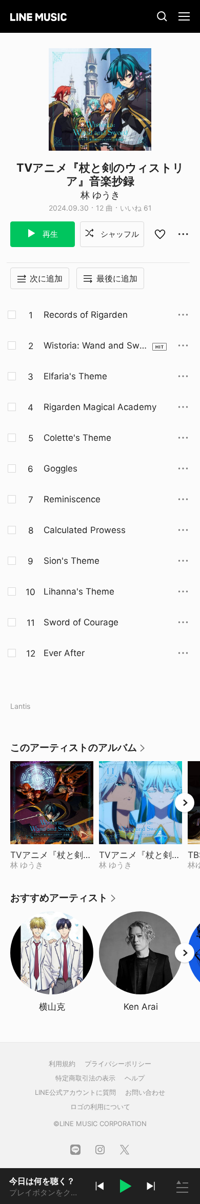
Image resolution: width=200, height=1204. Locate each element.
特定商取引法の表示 (85, 1078)
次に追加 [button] (46, 278)
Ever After (64, 653)
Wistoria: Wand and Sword (96, 346)
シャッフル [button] (118, 234)
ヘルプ (135, 1078)
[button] (125, 1187)
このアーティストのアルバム (78, 751)
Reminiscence (72, 499)
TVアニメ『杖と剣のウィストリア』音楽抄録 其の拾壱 (140, 855)
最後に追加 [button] (116, 278)
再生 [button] (49, 234)
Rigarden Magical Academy (100, 407)
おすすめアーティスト (63, 901)
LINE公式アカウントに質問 (75, 1092)
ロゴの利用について (100, 1107)
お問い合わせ (145, 1092)
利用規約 (62, 1063)
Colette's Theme (77, 438)
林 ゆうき (100, 195)
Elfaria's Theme (75, 376)
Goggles (60, 468)
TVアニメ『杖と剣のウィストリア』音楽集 (51, 855)
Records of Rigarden (86, 315)
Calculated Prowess (85, 530)
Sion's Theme (71, 561)
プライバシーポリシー (118, 1063)
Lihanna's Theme (79, 591)
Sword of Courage (81, 622)
